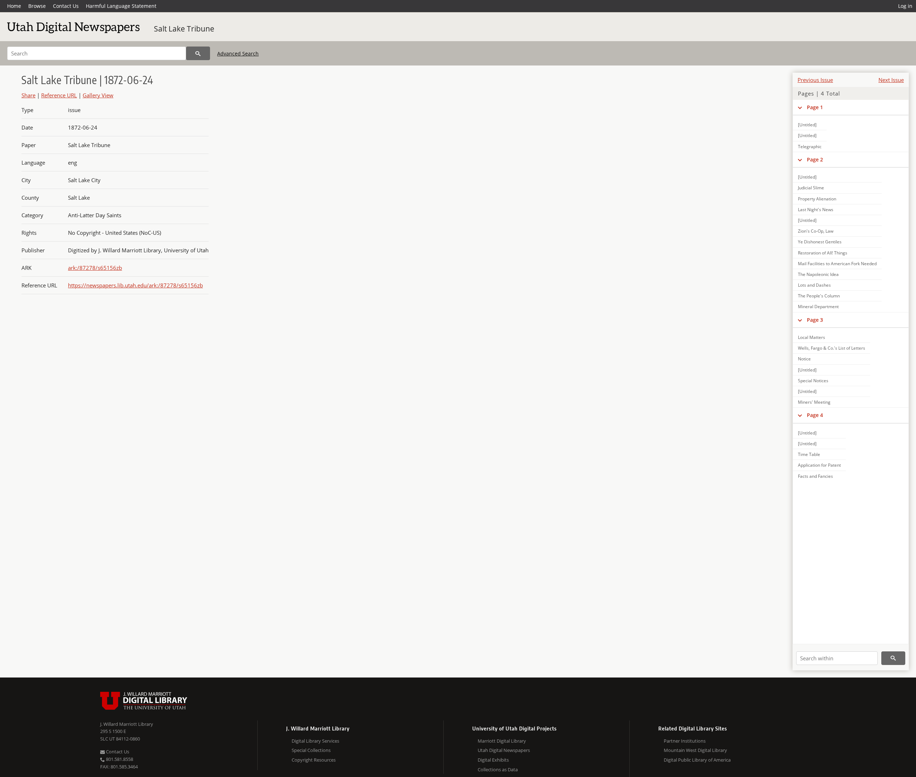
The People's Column (819, 296)
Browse (37, 6)
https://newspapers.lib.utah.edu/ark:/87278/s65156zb (135, 285)
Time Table (809, 454)
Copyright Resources (314, 760)
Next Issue (891, 79)
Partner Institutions (685, 741)
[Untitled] (807, 125)
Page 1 (815, 107)
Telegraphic (810, 147)
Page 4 (815, 415)
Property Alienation (817, 199)
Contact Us (66, 6)
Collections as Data (498, 769)
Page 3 (815, 319)
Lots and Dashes (814, 285)
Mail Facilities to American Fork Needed (837, 264)
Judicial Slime (811, 188)
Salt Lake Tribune (184, 29)
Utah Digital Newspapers (504, 750)
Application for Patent (819, 465)
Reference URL (59, 95)
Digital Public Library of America (697, 760)
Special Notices (813, 381)
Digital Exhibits (493, 760)
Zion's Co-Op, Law (815, 231)
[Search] (198, 53)
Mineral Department (818, 306)
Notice (804, 359)
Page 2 (815, 159)
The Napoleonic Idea (818, 274)
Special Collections (311, 750)
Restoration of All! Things (822, 253)
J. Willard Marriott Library (126, 724)
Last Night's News (815, 210)
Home (14, 6)
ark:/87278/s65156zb (95, 267)
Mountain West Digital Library (695, 750)
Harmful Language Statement (121, 6)
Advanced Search (238, 53)
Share (28, 95)
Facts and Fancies (815, 476)
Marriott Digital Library (502, 741)
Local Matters (811, 337)
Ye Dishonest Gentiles (820, 242)
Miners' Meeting (814, 402)
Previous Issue (815, 79)
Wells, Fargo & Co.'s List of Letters (831, 348)
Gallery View (98, 95)
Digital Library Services (315, 741)
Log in (905, 6)
